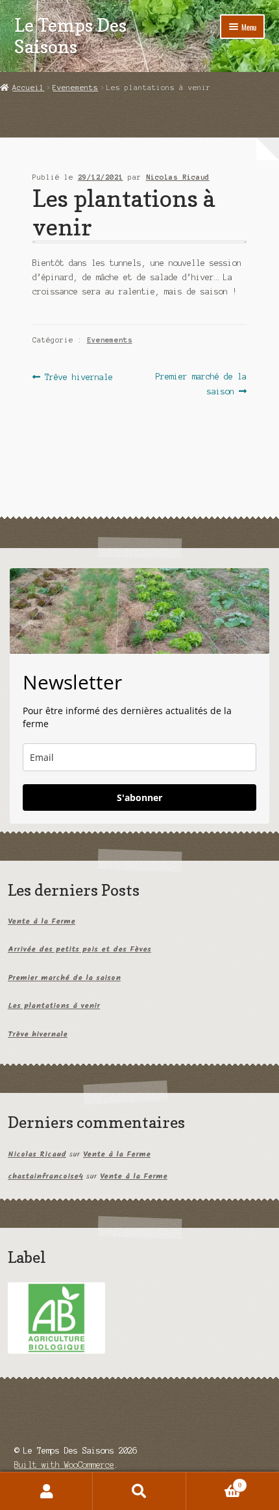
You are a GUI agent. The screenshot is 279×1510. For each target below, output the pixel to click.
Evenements (75, 87)
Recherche (139, 1491)
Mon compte (46, 1491)
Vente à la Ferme (41, 921)
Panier (214, 1482)
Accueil (28, 87)
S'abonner (139, 797)
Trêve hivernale (78, 378)
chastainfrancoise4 (45, 1176)
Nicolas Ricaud (178, 177)
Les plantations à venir (54, 1006)
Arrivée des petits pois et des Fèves (79, 949)
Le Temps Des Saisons (70, 35)
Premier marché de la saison (201, 384)
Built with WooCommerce (64, 1465)
